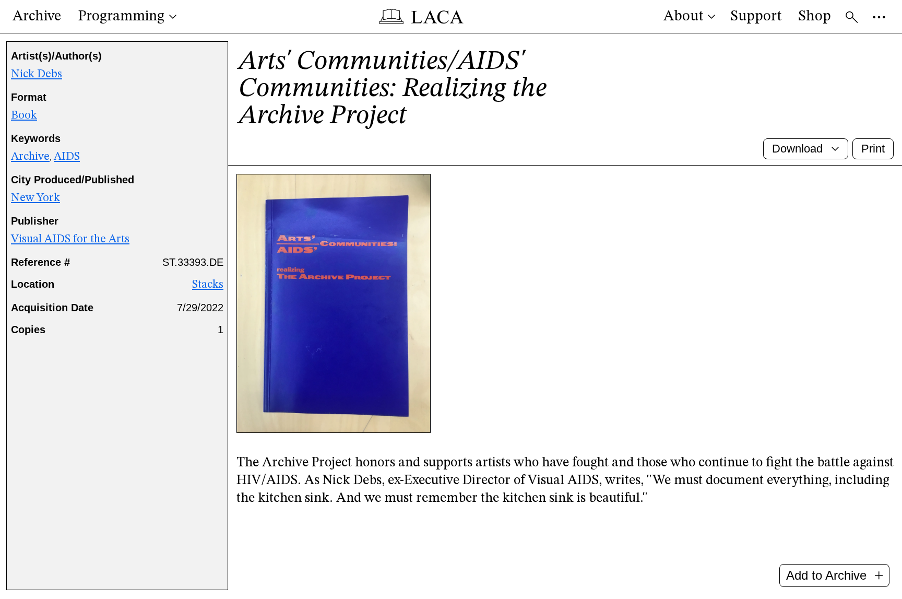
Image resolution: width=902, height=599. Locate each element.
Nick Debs (36, 74)
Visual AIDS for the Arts (70, 239)
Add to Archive (826, 575)
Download (797, 148)
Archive (37, 16)
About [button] (683, 16)
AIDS (67, 156)
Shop (814, 16)
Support (755, 16)
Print (873, 148)
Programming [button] (121, 16)
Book (24, 115)
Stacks (207, 284)
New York (35, 198)
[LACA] (421, 17)
